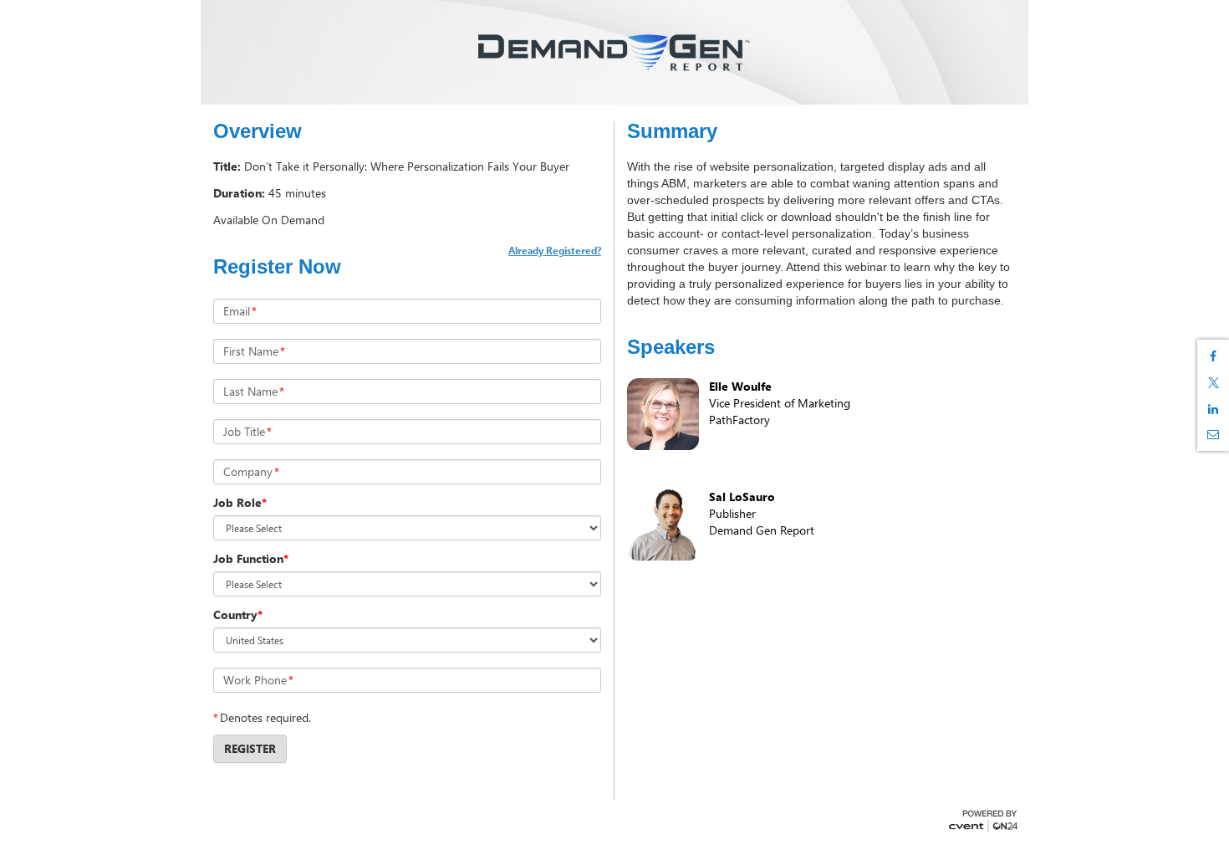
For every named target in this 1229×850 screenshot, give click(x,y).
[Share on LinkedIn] (1213, 409)
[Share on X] (1213, 383)
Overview (257, 131)
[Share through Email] (1213, 434)
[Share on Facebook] (1213, 356)
